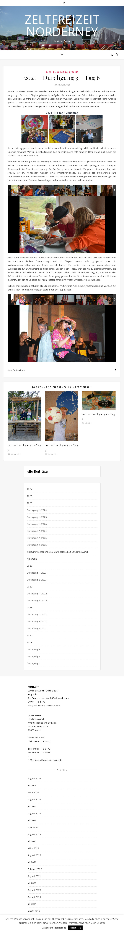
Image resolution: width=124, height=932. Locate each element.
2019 (29, 642)
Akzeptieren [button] (75, 927)
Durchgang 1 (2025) (37, 516)
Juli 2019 (32, 903)
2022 (29, 586)
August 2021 (34, 876)
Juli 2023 (32, 841)
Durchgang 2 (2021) (37, 621)
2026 (29, 503)
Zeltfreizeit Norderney (62, 25)
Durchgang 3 (33, 649)
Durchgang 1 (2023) (37, 572)
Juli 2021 (32, 882)
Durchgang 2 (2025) (37, 537)
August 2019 (34, 896)
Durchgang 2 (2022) (37, 600)
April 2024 (33, 827)
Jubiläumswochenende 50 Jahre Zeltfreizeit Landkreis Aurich (57, 551)
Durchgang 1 (33, 663)
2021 (48, 72)
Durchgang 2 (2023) (37, 579)
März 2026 (33, 792)
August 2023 (34, 834)
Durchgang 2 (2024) (37, 530)
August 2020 (34, 889)
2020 (29, 635)
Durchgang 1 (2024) (37, 509)
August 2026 (34, 778)
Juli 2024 (32, 820)
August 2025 (34, 799)
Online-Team (19, 370)
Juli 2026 (32, 785)
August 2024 (34, 813)
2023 (29, 565)
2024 (29, 489)
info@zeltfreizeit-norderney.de (44, 705)
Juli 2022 (32, 862)
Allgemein (32, 558)
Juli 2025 (32, 806)
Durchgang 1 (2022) (37, 593)
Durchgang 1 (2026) (37, 523)
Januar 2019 (34, 910)
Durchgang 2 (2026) (37, 544)
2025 (29, 496)
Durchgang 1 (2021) (37, 614)
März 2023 (33, 848)
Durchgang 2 (33, 656)
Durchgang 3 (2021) (65, 72)
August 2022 (34, 855)
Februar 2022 (35, 869)
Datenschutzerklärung (54, 927)
